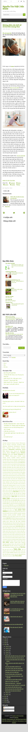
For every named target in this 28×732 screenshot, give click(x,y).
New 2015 (11, 524)
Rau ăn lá (20, 532)
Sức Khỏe (6, 542)
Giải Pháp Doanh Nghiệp (21, 719)
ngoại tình (4, 526)
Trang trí (4, 552)
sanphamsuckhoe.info (11, 271)
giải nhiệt (6, 496)
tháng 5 (7, 654)
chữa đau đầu (5, 485)
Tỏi (24, 549)
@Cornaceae (13, 444)
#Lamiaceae (22, 450)
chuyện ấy (5, 483)
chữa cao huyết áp (21, 483)
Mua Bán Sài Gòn (10, 333)
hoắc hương (5, 506)
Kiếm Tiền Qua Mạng (6, 721)
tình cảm (18, 547)
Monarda (14, 522)
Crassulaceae (5, 486)
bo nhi (24, 470)
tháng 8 (7, 652)
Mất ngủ (7, 519)
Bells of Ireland (17, 465)
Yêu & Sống (18, 555)
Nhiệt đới (9, 527)
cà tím (21, 472)
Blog (8, 470)
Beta (13, 467)
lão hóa (11, 513)
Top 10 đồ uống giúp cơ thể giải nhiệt (13, 674)
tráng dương (18, 550)
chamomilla (20, 478)
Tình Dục (22, 547)
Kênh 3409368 (18, 509)
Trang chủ (6, 565)
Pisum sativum (12, 532)
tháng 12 (7, 646)
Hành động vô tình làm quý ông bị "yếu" (14, 670)
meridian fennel (6, 521)
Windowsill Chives (22, 554)
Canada (19, 473)
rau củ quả (9, 534)
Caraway (4, 475)
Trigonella (15, 552)
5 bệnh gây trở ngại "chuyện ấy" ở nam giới (15, 685)
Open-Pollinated (9, 529)
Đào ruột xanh (21, 491)
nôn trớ (13, 527)
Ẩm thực (6, 367)
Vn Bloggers (14, 721)
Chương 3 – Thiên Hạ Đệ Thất (10, 380)
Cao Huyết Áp (9, 299)
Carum (7, 475)
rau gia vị (22, 534)
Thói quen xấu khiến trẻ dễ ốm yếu (13, 666)
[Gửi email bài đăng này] (4, 191)
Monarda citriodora (19, 522)
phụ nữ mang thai (21, 155)
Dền (22, 488)
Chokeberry (8, 481)
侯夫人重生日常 (9, 327)
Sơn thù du (10, 539)
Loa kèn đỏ (17, 516)
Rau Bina (23, 532)
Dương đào (11, 491)
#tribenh (7, 455)
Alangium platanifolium (20, 457)
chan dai (23, 478)
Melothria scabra (16, 519)
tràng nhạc (23, 550)
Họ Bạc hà (16, 503)
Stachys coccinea (17, 540)
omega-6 (4, 529)
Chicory (21, 480)
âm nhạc (12, 462)
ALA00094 (13, 457)
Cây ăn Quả (22, 475)
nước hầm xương (22, 527)
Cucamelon (5, 488)
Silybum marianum (18, 537)
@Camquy (9, 444)
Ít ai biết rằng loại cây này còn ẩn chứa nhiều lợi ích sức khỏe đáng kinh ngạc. (17, 595)
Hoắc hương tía (10, 506)
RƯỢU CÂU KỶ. (13, 412)
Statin (22, 540)
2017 (5, 696)
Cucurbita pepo (14, 488)
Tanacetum (23, 542)
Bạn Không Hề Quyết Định (10, 372)
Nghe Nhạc (19, 524)
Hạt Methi (4, 503)
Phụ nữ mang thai (7, 33)
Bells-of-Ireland (22, 465)
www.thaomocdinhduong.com (13, 280)
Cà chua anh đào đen (16, 472)
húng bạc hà (7, 508)
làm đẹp (7, 513)
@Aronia (17, 442)
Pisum (8, 532)
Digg (19, 184)
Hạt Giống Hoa (16, 500)
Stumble (13, 184)
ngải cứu (14, 524)
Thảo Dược (6, 545)
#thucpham (5, 454)
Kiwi (19, 511)
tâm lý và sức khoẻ (14, 87)
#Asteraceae (23, 446)
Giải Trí (9, 496)
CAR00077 (23, 473)
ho (9, 503)
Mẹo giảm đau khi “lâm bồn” (9, 390)
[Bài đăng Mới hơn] (4, 213)
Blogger (16, 717)
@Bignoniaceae (22, 442)
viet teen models (9, 296)
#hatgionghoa (12, 449)
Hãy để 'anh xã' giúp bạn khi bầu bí (13, 690)
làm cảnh (4, 513)
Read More (7, 206)
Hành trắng (10, 500)
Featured (23, 493)
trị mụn (11, 552)
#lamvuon (4, 452)
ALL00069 (4, 459)
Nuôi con (16, 527)
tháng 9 (7, 650)
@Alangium (9, 442)
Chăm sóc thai (14, 480)
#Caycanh (13, 447)
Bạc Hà (22, 462)
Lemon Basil (12, 516)
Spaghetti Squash (15, 539)
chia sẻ (18, 480)
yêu (14, 555)
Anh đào (11, 460)
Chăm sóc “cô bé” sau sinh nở (12, 681)
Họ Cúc (24, 503)
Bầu (12, 465)
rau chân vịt (5, 534)
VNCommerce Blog (10, 316)
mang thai (6, 188)
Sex (6, 537)
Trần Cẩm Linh (9, 297)
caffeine (23, 472)
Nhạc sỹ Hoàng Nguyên (11, 526)
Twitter (19, 183)
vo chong (12, 554)
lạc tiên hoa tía (22, 511)
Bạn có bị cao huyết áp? (11, 300)
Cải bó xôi (6, 473)
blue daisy (21, 470)
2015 (5, 700)
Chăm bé (4, 480)
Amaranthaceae (21, 459)
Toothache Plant (6, 550)
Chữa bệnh (16, 483)
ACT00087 (19, 455)
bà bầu (19, 462)
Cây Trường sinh (14, 478)
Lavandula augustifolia (12, 514)
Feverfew (8, 494)
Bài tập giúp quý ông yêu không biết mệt (12, 409)
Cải (3, 473)
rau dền (13, 534)
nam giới (5, 524)
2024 (5, 640)
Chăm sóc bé (8, 480)
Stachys (11, 540)
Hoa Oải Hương (21, 504)
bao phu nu (8, 465)
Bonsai (9, 472)
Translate (13, 357)
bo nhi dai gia (5, 472)
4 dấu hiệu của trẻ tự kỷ (9, 431)
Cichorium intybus (12, 485)
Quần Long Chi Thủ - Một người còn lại (12, 378)
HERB (7, 503)
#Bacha (4, 447)
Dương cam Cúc (6, 491)
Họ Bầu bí (20, 503)
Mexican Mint (12, 521)
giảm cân (14, 496)
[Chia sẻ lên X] (7, 191)
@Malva (23, 444)
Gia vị (5, 363)
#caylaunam (23, 447)
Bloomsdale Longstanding (14, 470)
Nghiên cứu (23, 524)
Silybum (13, 537)
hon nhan (18, 506)
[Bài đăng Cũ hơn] (24, 213)
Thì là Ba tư (16, 545)
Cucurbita (9, 488)
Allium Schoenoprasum (13, 459)
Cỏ (15, 485)
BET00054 (5, 467)
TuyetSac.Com (9, 302)
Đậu (14, 493)
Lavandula (19, 513)
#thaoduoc (23, 452)
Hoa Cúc (11, 504)
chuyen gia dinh (22, 481)
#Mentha (8, 452)
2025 (5, 639)
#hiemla (23, 449)
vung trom (17, 554)
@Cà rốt (4, 444)
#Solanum (18, 452)
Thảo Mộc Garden (10, 288)
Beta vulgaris (16, 467)
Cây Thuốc (8, 478)
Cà (11, 472)
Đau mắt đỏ (6, 493)
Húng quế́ (15, 508)
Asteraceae (5, 462)
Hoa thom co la (9, 326)
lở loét (21, 516)
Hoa (5, 365)
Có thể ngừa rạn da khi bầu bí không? (13, 679)
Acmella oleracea (13, 455)
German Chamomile (14, 494)
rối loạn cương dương (9, 535)
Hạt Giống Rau (22, 500)
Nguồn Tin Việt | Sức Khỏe (13, 7)
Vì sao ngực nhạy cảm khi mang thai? (13, 668)
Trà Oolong (13, 550)
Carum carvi (11, 475)
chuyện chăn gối (10, 483)
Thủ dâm (12, 547)
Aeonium (8, 457)
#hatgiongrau (18, 449)
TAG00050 (12, 542)
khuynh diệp (15, 511)
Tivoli (23, 549)
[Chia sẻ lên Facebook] (8, 191)
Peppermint (23, 529)
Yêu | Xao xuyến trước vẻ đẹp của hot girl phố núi (14, 406)
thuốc (15, 547)
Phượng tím (5, 532)
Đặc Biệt (11, 493)
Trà (9, 550)
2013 (5, 702)
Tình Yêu (17, 549)
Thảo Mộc (11, 545)
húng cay (11, 508)
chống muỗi (12, 481)
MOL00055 (23, 521)
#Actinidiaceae (10, 446)
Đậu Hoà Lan (18, 493)
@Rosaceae (5, 446)
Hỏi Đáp (14, 506)
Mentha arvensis (22, 519)
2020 (5, 644)
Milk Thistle (18, 521)
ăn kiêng (8, 462)
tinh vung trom (6, 549)
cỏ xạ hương (22, 485)
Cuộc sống (19, 488)
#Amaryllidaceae (17, 446)
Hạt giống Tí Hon (22, 501)
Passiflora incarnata (15, 529)
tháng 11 (7, 648)
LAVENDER (19, 514)
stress (10, 188)
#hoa (4, 450)
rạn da (16, 532)
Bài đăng (7, 707)
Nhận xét (7, 710)
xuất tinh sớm (5, 555)
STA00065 (8, 540)
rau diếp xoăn (17, 534)
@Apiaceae (13, 442)
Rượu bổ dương (16, 535)
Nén (8, 524)
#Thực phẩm (10, 454)
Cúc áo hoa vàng (16, 486)
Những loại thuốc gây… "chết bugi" (13, 683)
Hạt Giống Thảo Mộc (14, 501)
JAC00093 (19, 508)
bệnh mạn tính (22, 467)
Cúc (12, 486)
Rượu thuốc (21, 535)
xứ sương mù (10, 555)
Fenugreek (5, 494)
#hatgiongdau (5, 449)
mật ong (11, 519)
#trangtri (15, 454)
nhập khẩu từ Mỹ (19, 526)
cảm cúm (16, 473)
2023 (5, 642)
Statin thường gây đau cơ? (16, 616)
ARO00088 (15, 460)
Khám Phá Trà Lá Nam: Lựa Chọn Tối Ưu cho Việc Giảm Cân (17, 266)
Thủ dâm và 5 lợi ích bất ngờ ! (12, 672)
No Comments (17, 29)
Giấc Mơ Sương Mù (21, 496)
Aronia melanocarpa (21, 460)
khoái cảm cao (10, 511)
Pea (20, 529)
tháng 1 (7, 694)
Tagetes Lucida (17, 542)
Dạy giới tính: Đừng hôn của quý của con (14, 657)
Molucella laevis (9, 522)
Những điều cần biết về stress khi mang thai (12, 26)
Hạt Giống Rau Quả (6, 501)
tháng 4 (7, 692)
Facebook (12, 183)
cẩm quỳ (14, 475)
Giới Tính (6, 498)
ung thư (18, 552)
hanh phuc (17, 498)
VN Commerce (21, 721)
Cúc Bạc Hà (23, 486)
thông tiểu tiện (8, 547)
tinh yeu (11, 549)
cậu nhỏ (17, 475)
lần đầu (8, 516)
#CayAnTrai (9, 447)
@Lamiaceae (19, 444)
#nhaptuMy (13, 452)
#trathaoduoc (20, 454)
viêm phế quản (8, 554)
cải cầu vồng (11, 473)
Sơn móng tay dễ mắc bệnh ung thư (13, 687)
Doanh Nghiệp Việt (11, 719)
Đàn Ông (15, 491)
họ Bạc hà (12, 503)
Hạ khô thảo (12, 498)
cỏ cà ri (18, 485)
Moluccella (4, 522)
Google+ (6, 184)
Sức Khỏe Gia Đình (10, 263)
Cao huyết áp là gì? (8, 436)
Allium (8, 459)
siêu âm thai (9, 537)
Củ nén (9, 486)
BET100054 (9, 467)
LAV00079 (15, 513)
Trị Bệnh (7, 552)
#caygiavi (18, 447)
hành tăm (6, 500)
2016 (5, 698)
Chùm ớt (17, 481)
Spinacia (20, 539)
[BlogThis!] (5, 191)
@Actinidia (4, 442)
